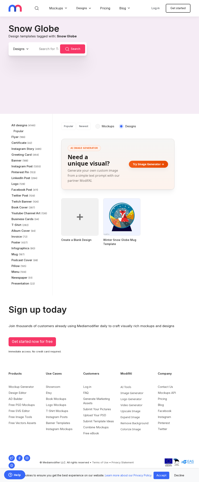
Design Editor (17, 393)
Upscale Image (130, 411)
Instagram (164, 417)
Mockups (56, 8)
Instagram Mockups (59, 429)
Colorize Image (130, 429)
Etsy (49, 393)
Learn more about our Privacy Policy (128, 475)
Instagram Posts (57, 417)
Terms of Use (100, 462)
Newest (83, 126)
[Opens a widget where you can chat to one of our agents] (14, 475)
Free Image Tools (20, 417)
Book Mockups (56, 399)
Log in (155, 8)
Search (75, 49)
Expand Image (130, 417)
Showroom (53, 387)
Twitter (162, 429)
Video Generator (131, 405)
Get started (178, 8)
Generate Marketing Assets (96, 401)
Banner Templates (58, 423)
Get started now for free (32, 341)
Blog (122, 8)
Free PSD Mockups (22, 405)
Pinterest (164, 423)
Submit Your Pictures (97, 409)
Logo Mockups (56, 405)
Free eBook (91, 433)
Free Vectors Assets (22, 423)
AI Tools (125, 387)
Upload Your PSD (94, 415)
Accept (161, 475)
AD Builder (16, 399)
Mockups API (167, 393)
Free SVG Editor (19, 411)
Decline (179, 475)
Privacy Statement (123, 462)
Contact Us (165, 387)
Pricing (105, 8)
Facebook (164, 411)
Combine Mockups (96, 427)
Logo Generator (131, 399)
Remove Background (134, 423)
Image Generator (131, 393)
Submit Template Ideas (98, 421)
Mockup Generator (21, 387)
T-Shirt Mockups (57, 411)
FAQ (86, 393)
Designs (81, 8)
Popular (68, 126)
